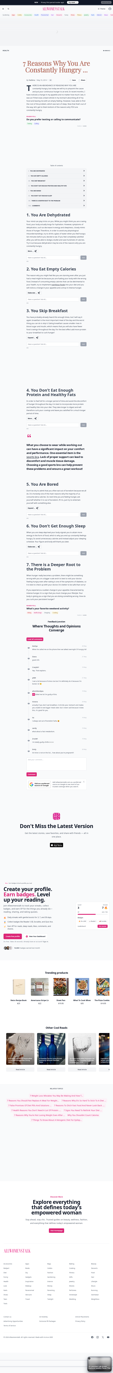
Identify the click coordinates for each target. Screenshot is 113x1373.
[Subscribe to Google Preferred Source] (39, 784)
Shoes (73, 15)
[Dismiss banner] (84, 782)
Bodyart (6, 1268)
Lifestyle (94, 1281)
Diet (5, 1273)
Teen (5, 1299)
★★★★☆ (106, 50)
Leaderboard (82, 926)
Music (106, 15)
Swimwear (95, 1295)
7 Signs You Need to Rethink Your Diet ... (83, 1110)
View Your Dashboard (37, 936)
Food (93, 1273)
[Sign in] (110, 9)
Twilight (50, 1299)
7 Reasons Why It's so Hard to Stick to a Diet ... (84, 1100)
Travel (27, 1299)
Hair (52, 15)
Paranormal (44, 15)
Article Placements (82, 1317)
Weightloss (95, 1299)
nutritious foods (58, 284)
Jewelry (86, 15)
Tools (5, 1303)
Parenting (51, 1290)
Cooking (55, 613)
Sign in (45, 942)
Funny (66, 15)
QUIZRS (85, 126)
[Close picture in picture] (89, 1358)
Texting (29, 124)
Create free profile (13, 936)
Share (83, 80)
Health (36, 15)
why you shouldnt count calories (83, 1115)
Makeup (28, 1286)
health (6, 50)
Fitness (79, 15)
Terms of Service (10, 1326)
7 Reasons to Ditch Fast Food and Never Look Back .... (79, 1105)
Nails (92, 15)
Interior (99, 15)
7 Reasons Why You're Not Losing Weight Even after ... (39, 1115)
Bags (49, 1264)
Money (49, 1286)
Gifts (71, 1277)
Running (94, 1290)
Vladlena (32, 80)
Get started (102, 926)
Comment (31, 774)
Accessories (28, 15)
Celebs (20, 15)
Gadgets (28, 1277)
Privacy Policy (80, 1321)
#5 (34, 694)
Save (74, 80)
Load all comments (35, 639)
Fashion (50, 1273)
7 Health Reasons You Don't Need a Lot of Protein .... (36, 1110)
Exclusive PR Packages (47, 1321)
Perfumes (72, 1290)
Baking (71, 1264)
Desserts (59, 15)
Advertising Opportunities (13, 1321)
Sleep (49, 1295)
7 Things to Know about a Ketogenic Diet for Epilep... (56, 1120)
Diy (26, 1273)
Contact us (7, 1317)
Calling (36, 124)
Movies (71, 1286)
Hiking (29, 613)
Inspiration (29, 1281)
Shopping (47, 613)
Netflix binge (38, 613)
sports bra (32, 457)
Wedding (72, 1299)
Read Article (25, 1070)
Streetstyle (73, 1295)
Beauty (93, 1264)
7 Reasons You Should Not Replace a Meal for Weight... (33, 1100)
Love (5, 1286)
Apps (13, 15)
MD (51, 80)
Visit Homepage (56, 1230)
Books (27, 1268)
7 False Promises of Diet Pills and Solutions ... (29, 1105)
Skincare (28, 1295)
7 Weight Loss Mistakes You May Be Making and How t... (56, 1095)
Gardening (6, 15)
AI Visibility (43, 1317)
